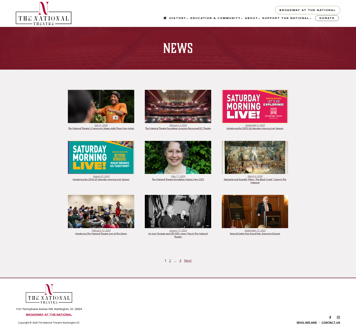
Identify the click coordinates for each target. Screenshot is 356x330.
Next (188, 260)
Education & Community (215, 18)
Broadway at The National (307, 10)
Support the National (285, 18)
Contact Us (331, 322)
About (251, 18)
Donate (327, 18)
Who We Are (306, 322)
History (177, 18)
